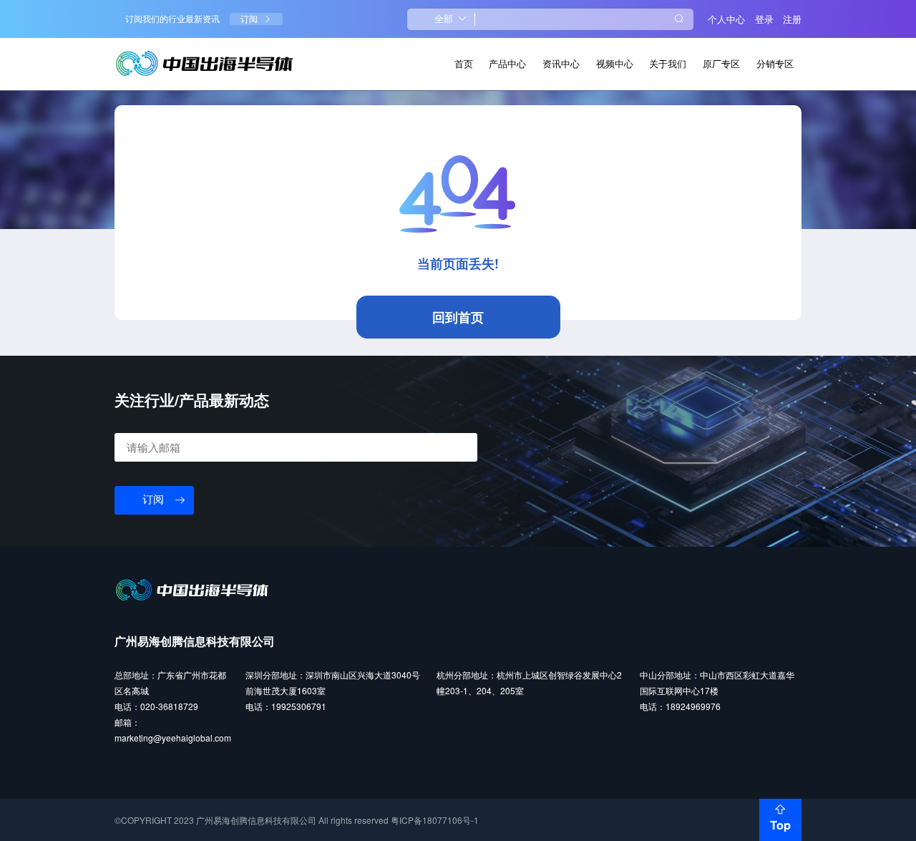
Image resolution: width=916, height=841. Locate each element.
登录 (764, 19)
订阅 (249, 19)
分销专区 (775, 63)
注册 (792, 19)
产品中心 (507, 63)
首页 (463, 63)
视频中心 (614, 63)
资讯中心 (561, 63)
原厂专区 (721, 63)
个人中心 (726, 19)
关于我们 (667, 63)
